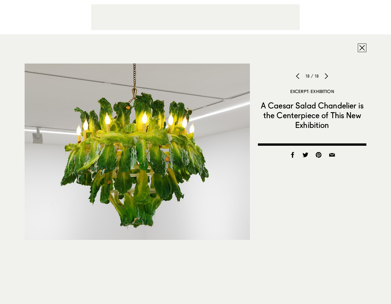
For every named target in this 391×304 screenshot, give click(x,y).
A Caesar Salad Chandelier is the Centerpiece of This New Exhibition (312, 115)
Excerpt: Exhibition (312, 91)
